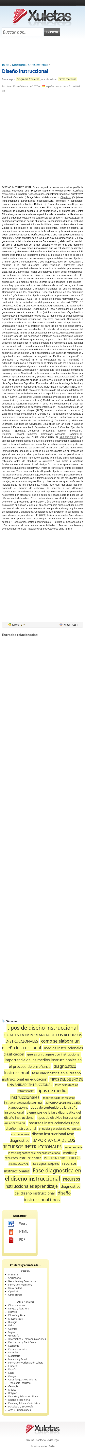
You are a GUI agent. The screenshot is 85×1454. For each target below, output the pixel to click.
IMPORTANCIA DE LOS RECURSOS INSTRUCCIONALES (39, 1143)
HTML (23, 1231)
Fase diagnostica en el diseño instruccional (43, 1174)
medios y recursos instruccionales (41, 1155)
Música (12, 1389)
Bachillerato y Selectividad (22, 1281)
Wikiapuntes (40, 1446)
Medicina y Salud (17, 1359)
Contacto (41, 1440)
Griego (12, 1376)
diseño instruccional (21, 1128)
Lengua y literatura (18, 1308)
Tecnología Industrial (19, 1383)
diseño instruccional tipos (47, 1196)
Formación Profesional (20, 1284)
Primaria (13, 1274)
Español (12, 1369)
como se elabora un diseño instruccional (41, 1044)
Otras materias (38, 65)
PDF (22, 1239)
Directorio (19, 65)
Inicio (5, 65)
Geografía (13, 1335)
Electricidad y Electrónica (22, 1342)
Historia (12, 1312)
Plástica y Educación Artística (24, 1403)
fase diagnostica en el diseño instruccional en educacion (41, 1076)
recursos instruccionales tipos (53, 1122)
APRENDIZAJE (68, 437)
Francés (12, 1366)
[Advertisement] (42, 50)
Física (11, 1325)
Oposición (13, 1291)
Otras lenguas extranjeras (22, 1379)
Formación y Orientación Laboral (26, 1362)
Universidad (15, 1288)
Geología (13, 1386)
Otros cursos (15, 1295)
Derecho (13, 1352)
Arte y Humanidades (19, 1410)
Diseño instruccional (25, 71)
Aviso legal (53, 1440)
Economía (13, 1345)
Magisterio (14, 1356)
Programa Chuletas (27, 79)
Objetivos (65, 197)
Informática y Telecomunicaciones (27, 1339)
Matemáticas (15, 1318)
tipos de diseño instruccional (42, 1027)
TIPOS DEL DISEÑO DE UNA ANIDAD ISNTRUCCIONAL (45, 1082)
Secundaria (14, 1278)
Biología (12, 1322)
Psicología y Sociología (20, 1406)
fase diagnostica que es (45, 1163)
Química (12, 1329)
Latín (11, 1372)
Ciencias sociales (17, 1349)
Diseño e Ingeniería (19, 1400)
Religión (12, 1393)
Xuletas (30, 1440)
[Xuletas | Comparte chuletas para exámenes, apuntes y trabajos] (42, 25)
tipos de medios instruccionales (39, 1094)
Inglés (11, 1332)
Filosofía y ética (16, 1315)
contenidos (9, 194)
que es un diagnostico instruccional (53, 1054)
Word (23, 1223)
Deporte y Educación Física (23, 1396)
